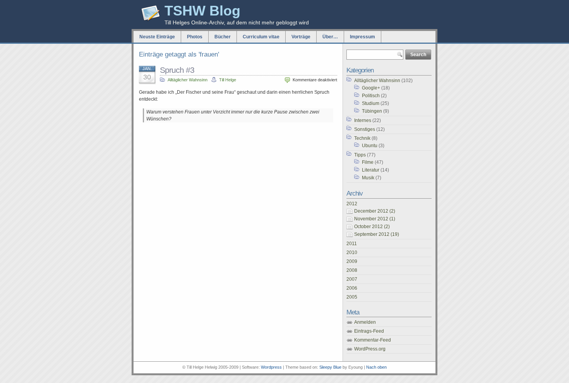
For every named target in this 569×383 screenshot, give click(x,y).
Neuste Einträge (157, 37)
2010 (351, 252)
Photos (194, 37)
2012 (351, 203)
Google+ (371, 88)
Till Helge (227, 79)
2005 (351, 297)
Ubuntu (369, 145)
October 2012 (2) (372, 226)
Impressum (362, 37)
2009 (351, 261)
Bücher (222, 37)
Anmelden (365, 322)
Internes (362, 120)
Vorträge (300, 37)
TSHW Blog (202, 11)
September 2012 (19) (376, 234)
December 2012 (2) (374, 211)
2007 (351, 279)
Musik (368, 177)
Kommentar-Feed (372, 340)
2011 (351, 243)
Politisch (371, 95)
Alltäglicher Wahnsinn (187, 79)
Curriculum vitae (261, 37)
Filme (368, 162)
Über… (330, 37)
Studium (370, 103)
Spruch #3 (177, 69)
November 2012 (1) (374, 219)
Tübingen (372, 111)
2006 (351, 288)
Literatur (370, 170)
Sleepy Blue (330, 367)
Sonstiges (364, 129)
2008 (351, 270)
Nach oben (376, 367)
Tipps (360, 155)
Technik (362, 138)
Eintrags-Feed (369, 331)
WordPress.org (370, 349)
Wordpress (271, 367)
